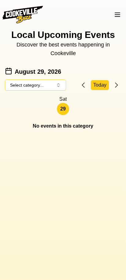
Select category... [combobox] (26, 85)
